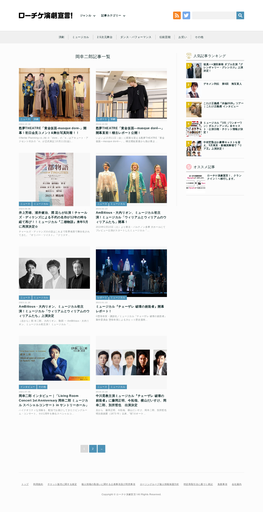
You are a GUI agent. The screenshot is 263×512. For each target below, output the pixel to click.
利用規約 (38, 484)
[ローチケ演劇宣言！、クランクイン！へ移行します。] (195, 190)
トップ (25, 484)
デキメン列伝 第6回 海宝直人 (223, 83)
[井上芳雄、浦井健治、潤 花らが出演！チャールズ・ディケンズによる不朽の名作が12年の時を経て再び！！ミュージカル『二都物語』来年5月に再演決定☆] (54, 179)
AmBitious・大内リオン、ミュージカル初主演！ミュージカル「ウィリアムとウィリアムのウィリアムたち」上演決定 (54, 311)
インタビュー (27, 386)
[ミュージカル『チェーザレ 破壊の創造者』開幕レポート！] (131, 273)
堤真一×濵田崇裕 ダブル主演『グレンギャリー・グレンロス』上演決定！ (223, 67)
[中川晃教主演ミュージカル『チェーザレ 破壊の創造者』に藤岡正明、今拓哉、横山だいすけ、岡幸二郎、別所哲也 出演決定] (131, 362)
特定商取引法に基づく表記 (198, 484)
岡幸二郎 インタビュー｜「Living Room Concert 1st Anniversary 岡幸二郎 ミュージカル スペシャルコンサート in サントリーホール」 (54, 400)
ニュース (25, 119)
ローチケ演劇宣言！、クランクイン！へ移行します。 (224, 177)
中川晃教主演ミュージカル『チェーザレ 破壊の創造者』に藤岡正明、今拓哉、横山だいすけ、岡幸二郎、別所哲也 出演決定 (131, 400)
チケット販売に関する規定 (62, 484)
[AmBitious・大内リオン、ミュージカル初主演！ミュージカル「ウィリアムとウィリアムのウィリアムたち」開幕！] (131, 179)
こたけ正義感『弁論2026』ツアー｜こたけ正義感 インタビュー (224, 105)
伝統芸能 (165, 37)
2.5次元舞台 (105, 37)
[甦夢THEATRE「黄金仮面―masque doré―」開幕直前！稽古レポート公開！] (131, 94)
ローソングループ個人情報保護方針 (159, 484)
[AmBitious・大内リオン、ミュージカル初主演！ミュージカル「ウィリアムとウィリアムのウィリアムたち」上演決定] (54, 273)
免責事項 (222, 484)
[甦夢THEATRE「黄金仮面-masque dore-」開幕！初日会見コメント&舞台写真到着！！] (54, 94)
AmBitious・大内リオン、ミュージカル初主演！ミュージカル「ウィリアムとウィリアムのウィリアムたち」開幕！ (131, 217)
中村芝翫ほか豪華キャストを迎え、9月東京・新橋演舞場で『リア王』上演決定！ (223, 145)
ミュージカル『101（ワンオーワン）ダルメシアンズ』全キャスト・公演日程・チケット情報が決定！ (223, 127)
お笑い (182, 37)
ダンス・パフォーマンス (136, 37)
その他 (199, 37)
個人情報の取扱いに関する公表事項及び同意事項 (108, 484)
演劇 (61, 37)
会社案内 (237, 484)
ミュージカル (80, 37)
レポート (102, 119)
